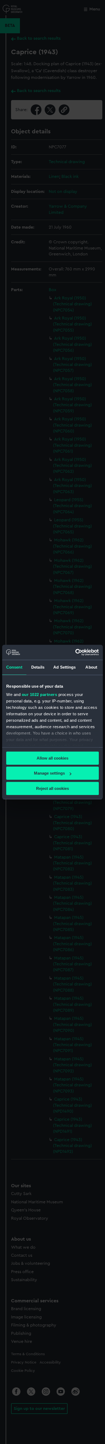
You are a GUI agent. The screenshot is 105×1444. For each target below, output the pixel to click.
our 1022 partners (39, 694)
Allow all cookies (52, 758)
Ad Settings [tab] (64, 667)
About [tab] (91, 667)
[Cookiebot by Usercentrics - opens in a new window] (75, 652)
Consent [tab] (14, 667)
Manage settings (49, 773)
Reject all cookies (52, 788)
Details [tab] (37, 667)
